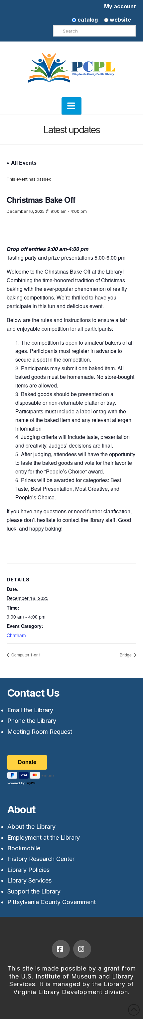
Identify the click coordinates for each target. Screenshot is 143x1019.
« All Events (22, 162)
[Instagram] (82, 949)
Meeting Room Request (39, 731)
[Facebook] (61, 949)
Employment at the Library (43, 837)
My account (120, 6)
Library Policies (28, 869)
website (119, 19)
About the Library (31, 826)
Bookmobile (23, 848)
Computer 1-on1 (25, 654)
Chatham (16, 635)
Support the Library (34, 891)
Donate (27, 762)
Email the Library (30, 710)
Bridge (126, 654)
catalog (87, 19)
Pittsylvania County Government (51, 901)
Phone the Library (31, 720)
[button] (71, 106)
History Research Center (40, 858)
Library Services (29, 880)
